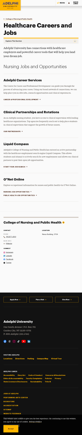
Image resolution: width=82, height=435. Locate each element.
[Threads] (9, 341)
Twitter (8, 263)
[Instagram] (14, 341)
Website (9, 243)
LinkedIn (9, 256)
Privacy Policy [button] (35, 421)
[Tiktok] (18, 341)
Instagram (9, 252)
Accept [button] (11, 429)
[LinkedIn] (29, 341)
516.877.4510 (11, 237)
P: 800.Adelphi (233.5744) (16, 334)
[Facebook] (5, 341)
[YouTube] (24, 341)
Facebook (9, 259)
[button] (61, 3)
